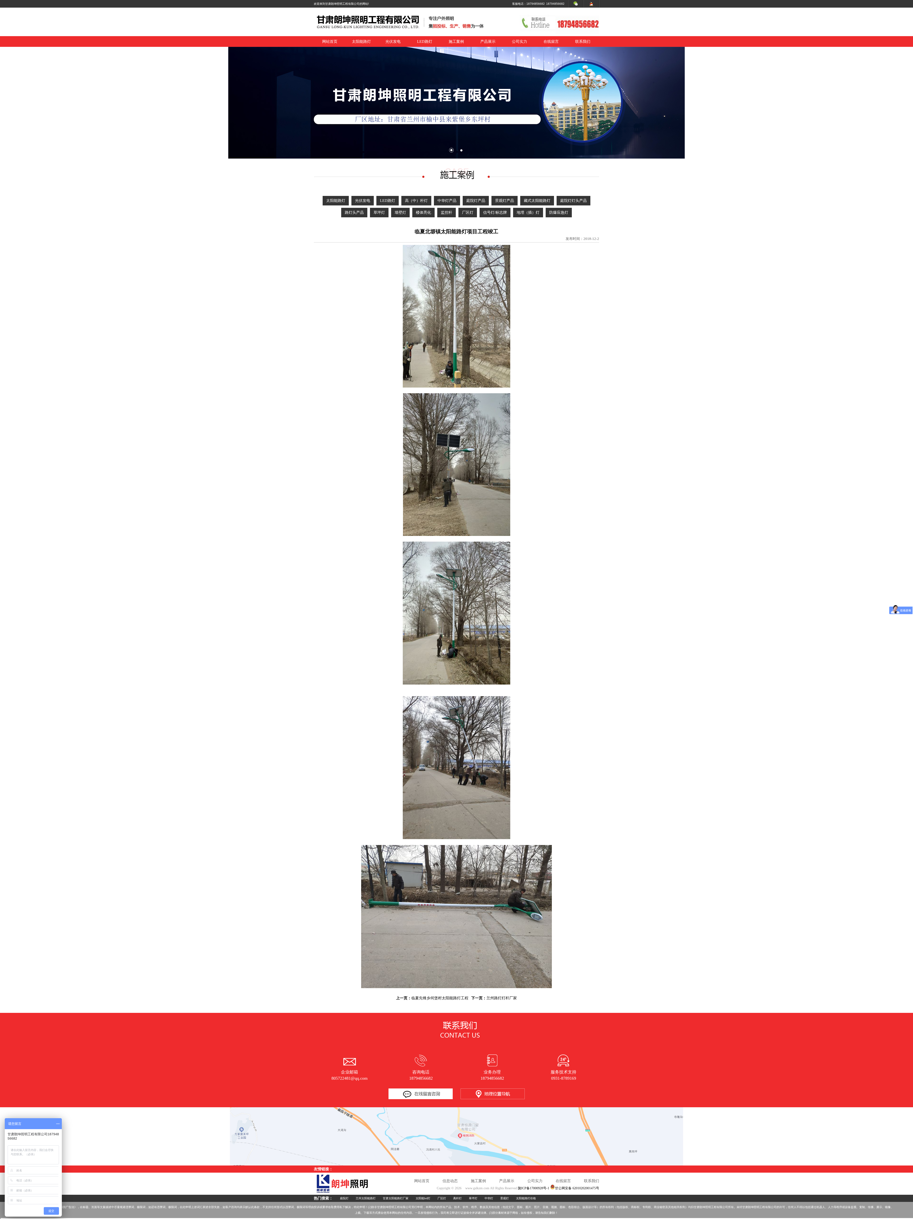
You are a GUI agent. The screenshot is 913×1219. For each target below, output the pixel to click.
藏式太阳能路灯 (537, 201)
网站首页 (329, 41)
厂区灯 (467, 212)
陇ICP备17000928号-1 (533, 1188)
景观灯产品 (504, 201)
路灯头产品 (354, 212)
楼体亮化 (423, 212)
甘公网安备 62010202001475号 (577, 1188)
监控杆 (446, 212)
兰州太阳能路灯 (366, 1198)
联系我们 (582, 41)
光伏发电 (393, 41)
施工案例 (456, 41)
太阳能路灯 (361, 41)
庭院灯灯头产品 (573, 201)
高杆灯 (457, 1198)
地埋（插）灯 (528, 212)
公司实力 (519, 41)
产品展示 (487, 41)
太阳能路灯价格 (526, 1198)
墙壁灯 (400, 212)
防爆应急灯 (558, 212)
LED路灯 (424, 41)
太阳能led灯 (423, 1198)
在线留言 (551, 41)
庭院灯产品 (475, 201)
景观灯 (504, 1198)
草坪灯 (379, 212)
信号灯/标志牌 (495, 212)
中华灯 (489, 1198)
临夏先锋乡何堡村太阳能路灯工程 (439, 998)
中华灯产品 (446, 201)
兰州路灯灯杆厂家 (501, 998)
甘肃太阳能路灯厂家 (395, 1198)
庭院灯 (344, 1198)
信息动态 (450, 1181)
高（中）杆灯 (416, 201)
